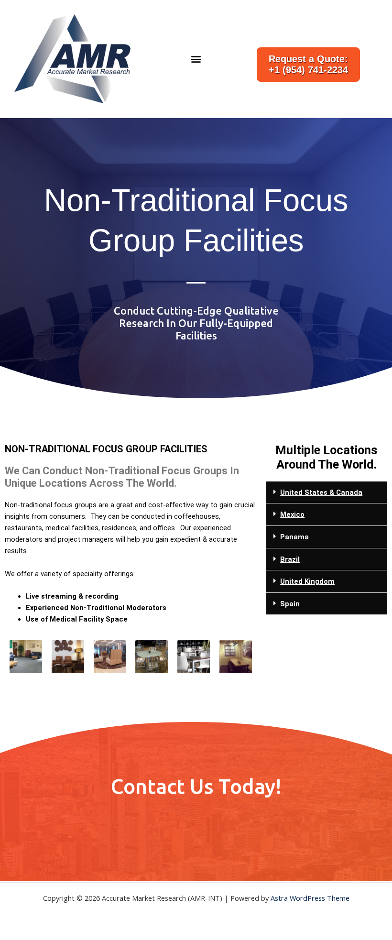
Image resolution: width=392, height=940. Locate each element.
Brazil (290, 559)
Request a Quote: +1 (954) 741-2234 (308, 64)
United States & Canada (321, 492)
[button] (196, 58)
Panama (294, 537)
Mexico (292, 514)
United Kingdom (307, 581)
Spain (290, 604)
